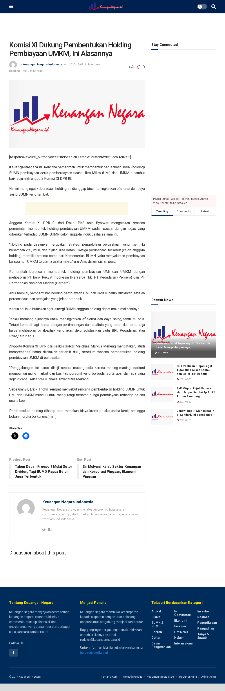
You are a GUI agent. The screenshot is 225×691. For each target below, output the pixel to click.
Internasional (184, 643)
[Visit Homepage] (105, 6)
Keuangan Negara (30, 676)
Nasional (94, 64)
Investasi (203, 611)
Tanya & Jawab (203, 635)
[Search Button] (213, 6)
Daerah (156, 632)
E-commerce (182, 613)
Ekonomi (180, 620)
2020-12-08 (76, 64)
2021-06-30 (163, 352)
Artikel (156, 611)
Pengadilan (205, 628)
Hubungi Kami (188, 676)
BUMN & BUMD (157, 624)
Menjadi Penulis (132, 676)
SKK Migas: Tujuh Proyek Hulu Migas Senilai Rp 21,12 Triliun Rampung (196, 392)
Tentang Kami (109, 676)
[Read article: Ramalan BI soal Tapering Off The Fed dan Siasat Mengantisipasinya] (183, 334)
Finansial (180, 626)
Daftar (156, 637)
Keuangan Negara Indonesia (42, 64)
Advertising (208, 676)
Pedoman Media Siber (161, 676)
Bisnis (155, 617)
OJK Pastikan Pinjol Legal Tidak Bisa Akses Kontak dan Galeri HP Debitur (194, 370)
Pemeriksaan (207, 622)
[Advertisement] (112, 26)
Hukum (179, 637)
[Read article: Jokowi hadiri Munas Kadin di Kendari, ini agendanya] (162, 417)
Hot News (181, 632)
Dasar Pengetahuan (161, 645)
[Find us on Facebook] (13, 653)
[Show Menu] (11, 6)
